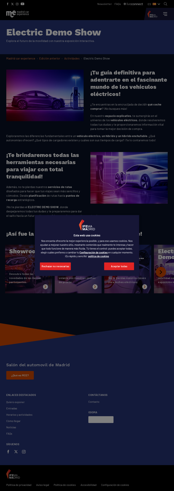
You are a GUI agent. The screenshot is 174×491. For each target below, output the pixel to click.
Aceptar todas (119, 266)
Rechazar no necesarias (55, 266)
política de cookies (98, 256)
